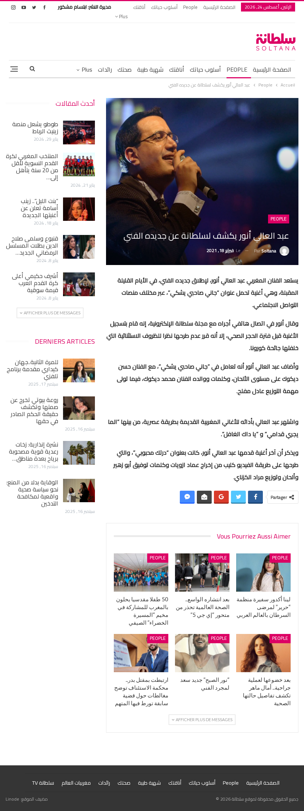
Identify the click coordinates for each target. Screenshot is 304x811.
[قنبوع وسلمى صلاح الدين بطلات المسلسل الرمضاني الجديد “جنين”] (79, 247)
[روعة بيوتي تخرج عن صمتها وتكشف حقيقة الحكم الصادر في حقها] (79, 408)
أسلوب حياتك (164, 7)
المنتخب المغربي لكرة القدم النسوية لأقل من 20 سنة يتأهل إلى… (32, 166)
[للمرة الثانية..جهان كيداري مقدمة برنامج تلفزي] (79, 370)
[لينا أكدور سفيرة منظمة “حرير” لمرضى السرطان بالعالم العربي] (263, 572)
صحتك (125, 69)
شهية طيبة (150, 69)
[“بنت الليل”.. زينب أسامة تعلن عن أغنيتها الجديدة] (79, 209)
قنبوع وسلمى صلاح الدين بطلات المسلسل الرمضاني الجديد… (32, 245)
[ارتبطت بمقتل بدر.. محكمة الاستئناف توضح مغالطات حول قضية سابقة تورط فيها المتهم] (141, 653)
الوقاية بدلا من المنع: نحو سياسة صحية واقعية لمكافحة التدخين (32, 493)
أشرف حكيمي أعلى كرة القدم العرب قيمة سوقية (35, 282)
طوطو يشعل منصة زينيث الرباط (35, 127)
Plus (123, 16)
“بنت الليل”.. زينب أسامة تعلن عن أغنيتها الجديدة (39, 207)
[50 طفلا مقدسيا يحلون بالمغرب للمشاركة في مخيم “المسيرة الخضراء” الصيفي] (141, 572)
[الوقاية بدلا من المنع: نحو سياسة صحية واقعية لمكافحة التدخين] (79, 491)
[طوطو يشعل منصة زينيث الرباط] (79, 132)
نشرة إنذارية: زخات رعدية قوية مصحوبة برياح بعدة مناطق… (33, 451)
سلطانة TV (43, 783)
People (190, 7)
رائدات (105, 69)
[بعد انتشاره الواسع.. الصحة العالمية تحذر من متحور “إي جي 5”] (202, 572)
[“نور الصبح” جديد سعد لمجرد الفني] (202, 653)
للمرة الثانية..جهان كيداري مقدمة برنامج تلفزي (32, 369)
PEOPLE (237, 69)
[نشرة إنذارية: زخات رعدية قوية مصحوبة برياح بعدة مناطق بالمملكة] (79, 453)
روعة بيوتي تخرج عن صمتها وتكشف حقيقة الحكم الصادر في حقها (34, 410)
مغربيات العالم (76, 783)
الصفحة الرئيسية (219, 7)
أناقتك (139, 7)
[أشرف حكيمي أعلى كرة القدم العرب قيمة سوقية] (79, 284)
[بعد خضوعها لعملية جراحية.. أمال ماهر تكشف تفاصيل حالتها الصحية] (263, 653)
